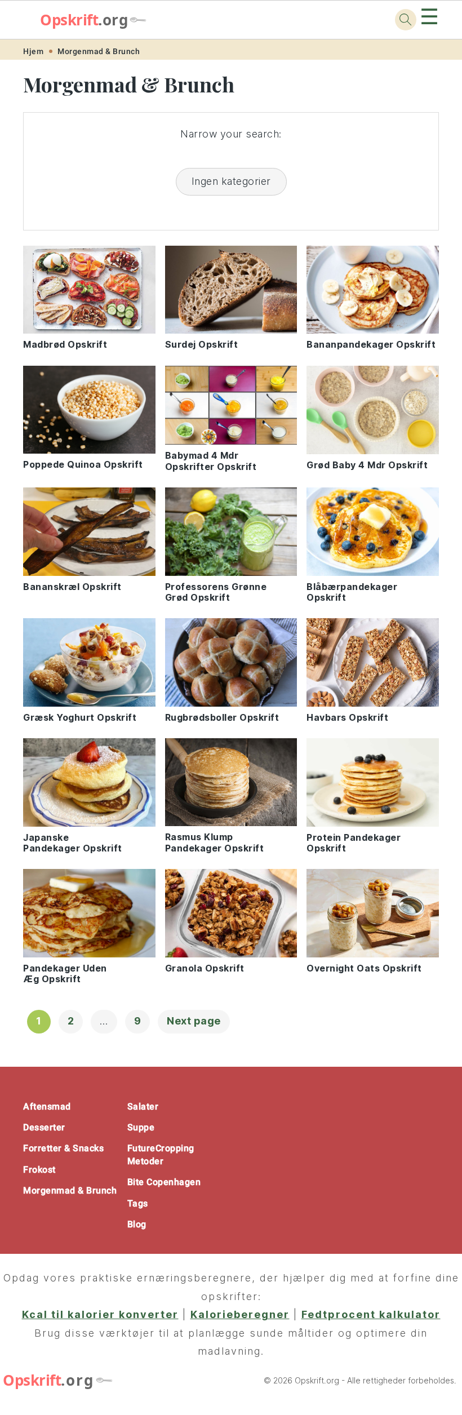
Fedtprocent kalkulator (371, 1314)
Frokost (39, 1169)
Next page (194, 1021)
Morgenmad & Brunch (98, 51)
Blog (136, 1224)
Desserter (44, 1127)
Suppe (141, 1127)
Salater (143, 1106)
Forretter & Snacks (63, 1148)
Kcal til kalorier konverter (100, 1314)
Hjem (33, 51)
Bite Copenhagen (164, 1182)
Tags (137, 1203)
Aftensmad (47, 1106)
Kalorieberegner (240, 1314)
